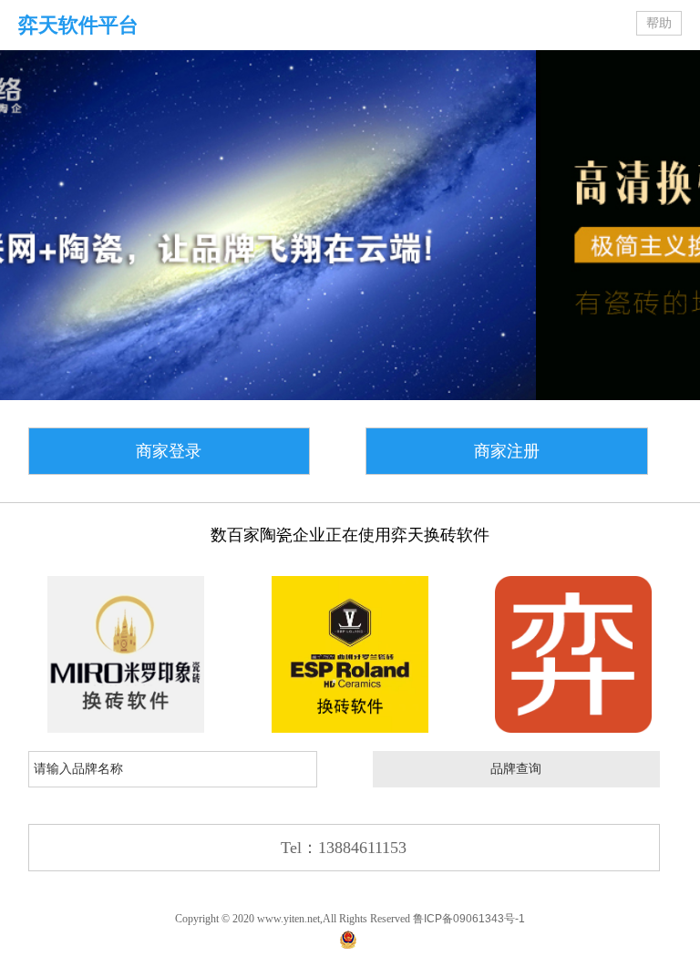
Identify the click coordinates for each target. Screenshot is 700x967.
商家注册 (507, 451)
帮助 (659, 23)
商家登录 (168, 451)
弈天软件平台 (78, 25)
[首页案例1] (125, 654)
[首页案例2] (350, 654)
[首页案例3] (573, 654)
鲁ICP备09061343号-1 (469, 918)
